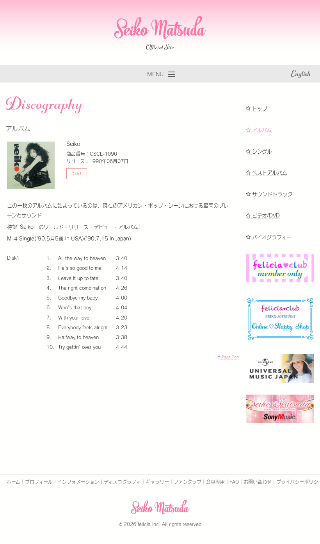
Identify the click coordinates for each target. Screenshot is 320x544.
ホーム (13, 481)
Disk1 (76, 174)
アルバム (261, 130)
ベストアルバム (269, 172)
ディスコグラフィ (122, 481)
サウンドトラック (272, 194)
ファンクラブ (187, 481)
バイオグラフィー (271, 237)
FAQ (234, 481)
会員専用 (215, 481)
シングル (261, 151)
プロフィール (39, 481)
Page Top (229, 356)
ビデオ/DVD (265, 215)
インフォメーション (78, 481)
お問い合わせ (258, 481)
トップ (259, 108)
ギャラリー (157, 481)
